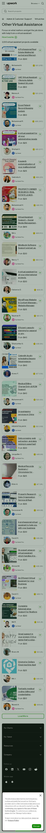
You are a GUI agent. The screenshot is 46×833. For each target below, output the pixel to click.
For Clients (8, 728)
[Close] (40, 795)
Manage (36, 826)
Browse (34, 3)
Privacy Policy (13, 820)
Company (8, 755)
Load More (23, 716)
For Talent (8, 737)
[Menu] (3, 3)
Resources (8, 746)
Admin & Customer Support (19, 19)
